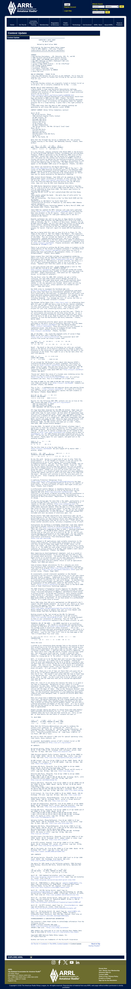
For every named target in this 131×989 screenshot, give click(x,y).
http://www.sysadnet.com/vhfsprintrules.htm (47, 860)
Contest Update (13, 38)
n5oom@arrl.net (46, 244)
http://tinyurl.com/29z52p (40, 330)
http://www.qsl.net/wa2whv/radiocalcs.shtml (58, 569)
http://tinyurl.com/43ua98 (62, 383)
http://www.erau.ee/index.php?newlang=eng (60, 806)
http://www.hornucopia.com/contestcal (45, 926)
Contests (44, 944)
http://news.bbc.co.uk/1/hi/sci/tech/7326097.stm (50, 377)
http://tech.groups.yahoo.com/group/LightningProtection (52, 481)
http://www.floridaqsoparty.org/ (43, 817)
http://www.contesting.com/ (65, 504)
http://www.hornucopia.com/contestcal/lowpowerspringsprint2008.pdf (56, 902)
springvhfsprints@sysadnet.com (42, 891)
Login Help (68, 11)
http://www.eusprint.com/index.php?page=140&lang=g (50, 915)
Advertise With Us (105, 972)
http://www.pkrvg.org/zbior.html (50, 845)
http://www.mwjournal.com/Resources (59, 492)
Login (67, 4)
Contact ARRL (103, 974)
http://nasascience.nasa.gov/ (62, 259)
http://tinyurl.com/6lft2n (49, 365)
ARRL (31, 7)
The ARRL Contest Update (59, 944)
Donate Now (103, 968)
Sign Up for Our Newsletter (108, 980)
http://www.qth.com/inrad (41, 538)
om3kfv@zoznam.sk (76, 897)
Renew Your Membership (111, 970)
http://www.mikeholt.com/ (60, 626)
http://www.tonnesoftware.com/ (62, 568)
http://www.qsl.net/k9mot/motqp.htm (44, 780)
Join (100, 970)
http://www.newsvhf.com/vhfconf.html (55, 180)
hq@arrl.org (12, 981)
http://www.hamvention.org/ (42, 168)
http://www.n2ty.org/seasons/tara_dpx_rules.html (63, 757)
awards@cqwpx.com (37, 434)
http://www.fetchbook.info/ (42, 290)
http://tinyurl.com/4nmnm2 (41, 448)
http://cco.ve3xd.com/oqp (74, 790)
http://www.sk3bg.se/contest (57, 927)
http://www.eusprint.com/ (62, 751)
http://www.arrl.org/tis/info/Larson (45, 336)
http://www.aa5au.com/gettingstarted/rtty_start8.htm (51, 608)
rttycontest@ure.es (71, 905)
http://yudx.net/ (75, 794)
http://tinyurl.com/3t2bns (41, 326)
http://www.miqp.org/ (66, 771)
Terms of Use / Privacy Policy (108, 976)
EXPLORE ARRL (15, 957)
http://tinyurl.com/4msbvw (40, 269)
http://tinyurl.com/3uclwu (40, 620)
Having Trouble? (94, 946)
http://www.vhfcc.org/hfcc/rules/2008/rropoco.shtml (50, 887)
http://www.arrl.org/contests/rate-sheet (63, 932)
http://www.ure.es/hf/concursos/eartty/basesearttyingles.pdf (53, 908)
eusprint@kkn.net (74, 911)
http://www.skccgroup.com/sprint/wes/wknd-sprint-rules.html (53, 880)
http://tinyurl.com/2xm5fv (52, 389)
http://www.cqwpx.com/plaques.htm (52, 432)
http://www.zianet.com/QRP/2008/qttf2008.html (48, 851)
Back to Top (95, 944)
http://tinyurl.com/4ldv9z (43, 243)
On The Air (34, 944)
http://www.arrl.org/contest (59, 402)
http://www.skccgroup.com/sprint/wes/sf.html (47, 877)
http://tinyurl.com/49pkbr (46, 324)
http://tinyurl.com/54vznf (47, 584)
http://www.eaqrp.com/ (44, 763)
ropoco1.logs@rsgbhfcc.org (72, 883)
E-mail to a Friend (105, 978)
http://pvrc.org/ (62, 302)
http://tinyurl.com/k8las (73, 369)
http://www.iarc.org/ (60, 800)
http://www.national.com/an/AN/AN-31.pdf (47, 617)
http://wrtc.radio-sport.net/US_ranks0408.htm (54, 211)
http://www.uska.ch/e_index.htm (60, 823)
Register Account (70, 7)
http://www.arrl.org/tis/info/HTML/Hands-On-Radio (61, 527)
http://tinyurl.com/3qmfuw (50, 250)
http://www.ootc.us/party (58, 839)
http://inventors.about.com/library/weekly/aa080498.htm (52, 95)
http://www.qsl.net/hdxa (40, 833)
